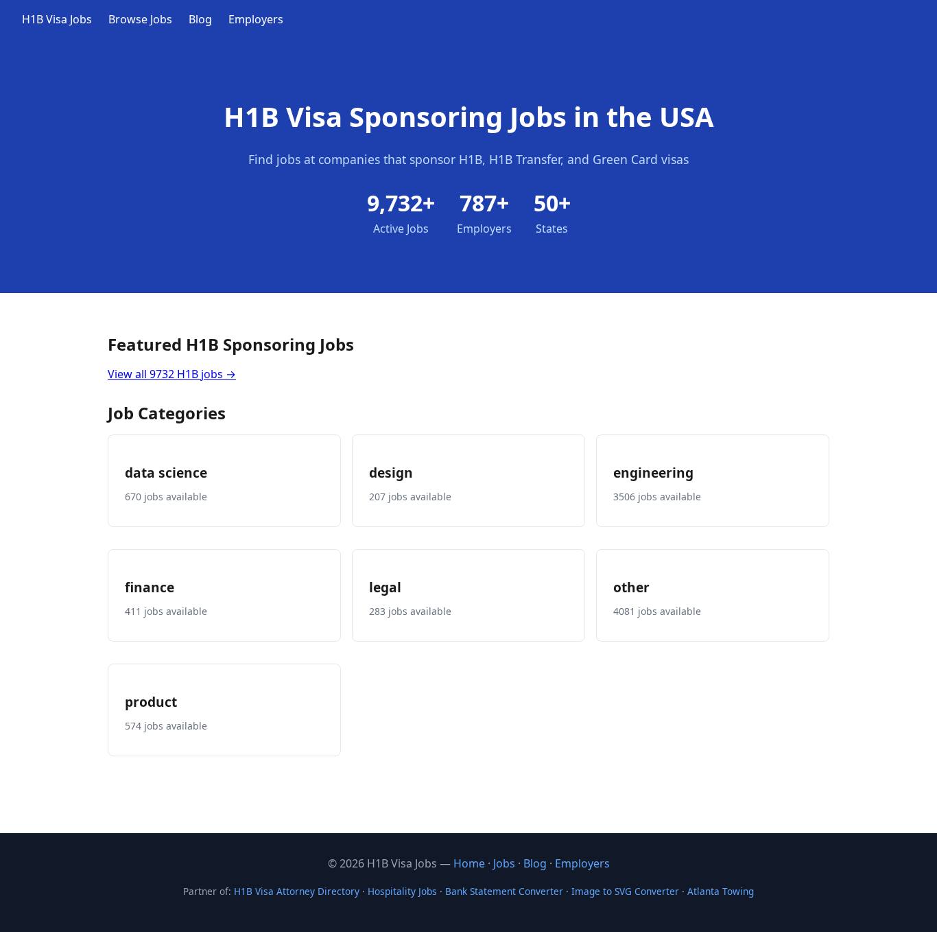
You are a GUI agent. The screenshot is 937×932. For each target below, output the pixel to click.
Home (469, 863)
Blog (200, 19)
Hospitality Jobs (402, 891)
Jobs (504, 863)
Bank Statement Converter (504, 891)
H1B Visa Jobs (57, 19)
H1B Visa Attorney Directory (296, 891)
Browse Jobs (140, 19)
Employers (255, 19)
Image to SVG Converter (625, 891)
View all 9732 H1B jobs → (172, 374)
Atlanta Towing (720, 891)
